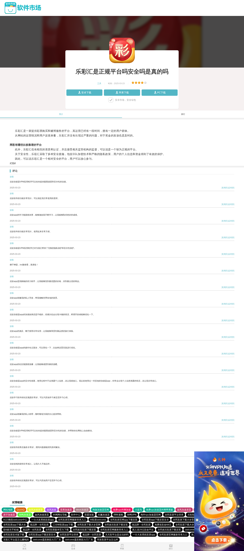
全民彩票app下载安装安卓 (155, 519)
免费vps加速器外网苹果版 (159, 509)
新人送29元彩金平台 (143, 529)
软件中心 (75, 514)
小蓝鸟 (138, 509)
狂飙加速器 (104, 514)
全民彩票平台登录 (174, 514)
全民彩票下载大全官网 (184, 519)
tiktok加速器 (82, 509)
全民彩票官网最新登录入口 (72, 519)
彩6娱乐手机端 (11, 529)
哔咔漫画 (118, 514)
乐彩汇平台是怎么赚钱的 (16, 539)
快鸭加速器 (25, 514)
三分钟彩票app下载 (63, 524)
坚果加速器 (66, 509)
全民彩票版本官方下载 (57, 529)
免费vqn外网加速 (122, 509)
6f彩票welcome (98, 519)
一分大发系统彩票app (42, 519)
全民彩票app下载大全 (14, 524)
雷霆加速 (89, 514)
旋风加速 (51, 509)
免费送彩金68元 (163, 524)
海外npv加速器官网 (151, 514)
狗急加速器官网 (101, 509)
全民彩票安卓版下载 (13, 534)
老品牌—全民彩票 (39, 524)
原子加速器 (9, 514)
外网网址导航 (60, 514)
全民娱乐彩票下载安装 (116, 524)
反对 (230, 188)
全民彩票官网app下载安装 (123, 519)
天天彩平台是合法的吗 (116, 534)
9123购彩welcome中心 (15, 519)
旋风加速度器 (36, 509)
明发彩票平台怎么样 (107, 539)
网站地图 (8, 509)
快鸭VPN (131, 514)
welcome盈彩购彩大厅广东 (47, 539)
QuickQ (21, 509)
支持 (223, 188)
